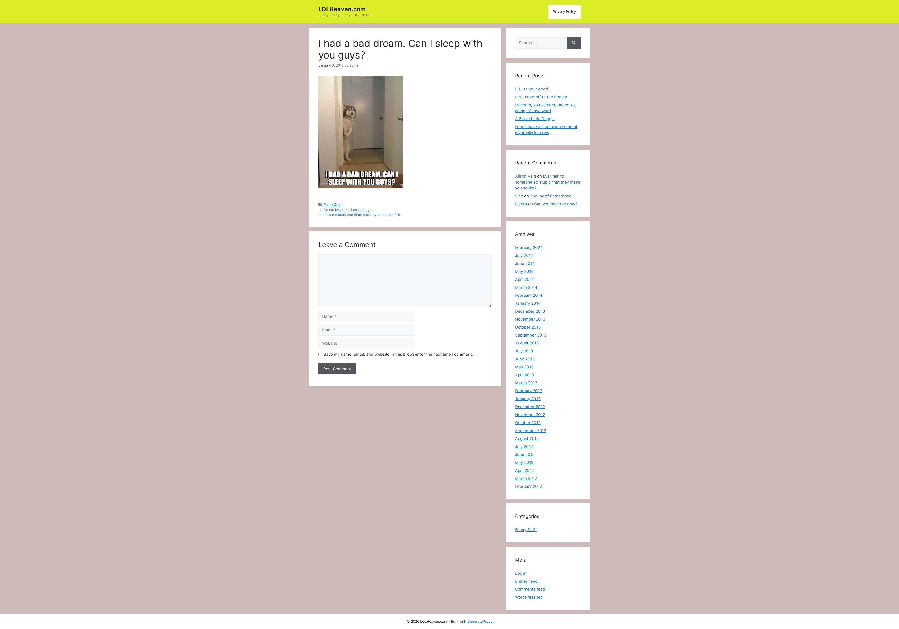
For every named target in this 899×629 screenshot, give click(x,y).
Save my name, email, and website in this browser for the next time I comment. (398, 354)
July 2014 (524, 255)
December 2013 (530, 311)
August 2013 (527, 343)
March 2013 (526, 383)
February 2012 (528, 486)
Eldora (521, 204)
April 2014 (524, 279)
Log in (521, 573)
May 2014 (524, 271)
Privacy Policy (564, 11)
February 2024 (529, 247)
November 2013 (530, 319)
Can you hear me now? (555, 204)
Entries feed (526, 581)
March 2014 (526, 287)
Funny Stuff (333, 205)
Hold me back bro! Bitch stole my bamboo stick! (362, 215)
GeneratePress (479, 621)
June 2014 (525, 263)
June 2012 (524, 454)
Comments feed (530, 589)
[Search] (574, 43)
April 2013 (524, 375)
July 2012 (524, 446)
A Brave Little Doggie (535, 118)
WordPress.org (529, 597)
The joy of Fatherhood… (552, 196)
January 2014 (528, 303)
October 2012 (528, 422)
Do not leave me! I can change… (349, 210)
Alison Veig (525, 176)
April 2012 (524, 470)
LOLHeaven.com (342, 9)
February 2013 (528, 390)
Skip (519, 196)
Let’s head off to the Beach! (541, 97)
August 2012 (527, 438)
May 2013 (524, 367)
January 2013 (528, 398)
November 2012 (530, 414)
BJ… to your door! (531, 89)
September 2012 (530, 430)
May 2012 (524, 462)
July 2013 (524, 351)
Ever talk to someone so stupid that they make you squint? (547, 182)
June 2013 (525, 359)
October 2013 (528, 327)
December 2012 (530, 406)
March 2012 (526, 478)
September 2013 (530, 335)
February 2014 (528, 295)
